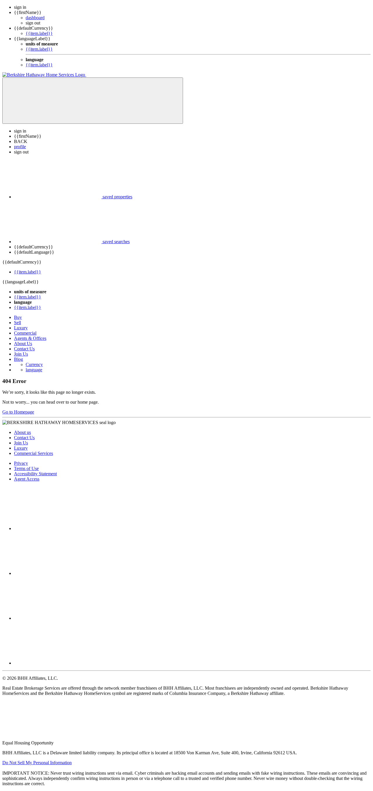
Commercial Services (33, 453)
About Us (23, 343)
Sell (17, 322)
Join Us (21, 354)
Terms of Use (26, 468)
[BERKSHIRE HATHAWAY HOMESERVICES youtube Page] (57, 663)
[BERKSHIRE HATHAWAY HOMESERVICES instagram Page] (57, 573)
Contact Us (24, 348)
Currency (34, 364)
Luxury (21, 327)
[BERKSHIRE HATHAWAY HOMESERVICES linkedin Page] (57, 618)
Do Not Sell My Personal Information (37, 762)
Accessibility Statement (35, 473)
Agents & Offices (30, 338)
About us (22, 432)
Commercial (25, 333)
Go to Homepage (18, 411)
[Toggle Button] (92, 100)
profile (20, 146)
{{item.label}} (39, 33)
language (34, 369)
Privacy (21, 463)
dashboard (35, 17)
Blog (18, 359)
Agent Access (26, 478)
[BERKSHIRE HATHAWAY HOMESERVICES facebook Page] (57, 528)
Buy (18, 317)
